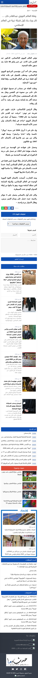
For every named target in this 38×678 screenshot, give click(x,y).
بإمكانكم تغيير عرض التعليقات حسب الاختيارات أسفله (19, 219)
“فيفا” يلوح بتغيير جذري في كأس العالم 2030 (17, 448)
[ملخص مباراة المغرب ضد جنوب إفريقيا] (19, 476)
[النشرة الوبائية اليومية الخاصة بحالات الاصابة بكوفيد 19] (19, 503)
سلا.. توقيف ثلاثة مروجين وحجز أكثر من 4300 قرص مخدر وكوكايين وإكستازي (13, 359)
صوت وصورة (19, 468)
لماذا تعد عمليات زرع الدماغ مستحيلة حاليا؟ (23, 574)
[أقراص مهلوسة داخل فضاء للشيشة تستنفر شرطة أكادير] (29, 378)
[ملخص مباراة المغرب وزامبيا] (19, 486)
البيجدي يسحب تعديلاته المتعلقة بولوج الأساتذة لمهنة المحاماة (13, 406)
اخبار (28, 10)
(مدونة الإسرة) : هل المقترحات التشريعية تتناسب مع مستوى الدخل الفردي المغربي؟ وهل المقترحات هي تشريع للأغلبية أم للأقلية (19, 599)
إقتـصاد (24, 510)
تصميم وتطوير (20, 676)
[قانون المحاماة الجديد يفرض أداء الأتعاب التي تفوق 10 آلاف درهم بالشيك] (29, 299)
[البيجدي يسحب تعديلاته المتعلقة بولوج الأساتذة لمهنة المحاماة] (29, 400)
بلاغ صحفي (27, 433)
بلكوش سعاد (30, 54)
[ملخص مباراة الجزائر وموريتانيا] (19, 494)
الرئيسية (34, 10)
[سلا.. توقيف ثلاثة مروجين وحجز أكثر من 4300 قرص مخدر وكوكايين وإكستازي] (29, 354)
